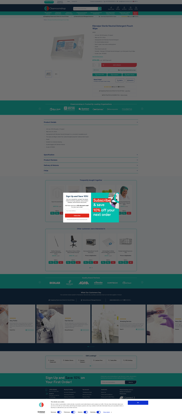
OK (138, 402)
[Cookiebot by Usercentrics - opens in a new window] (41, 412)
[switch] (73, 412)
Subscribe (77, 215)
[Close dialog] (117, 194)
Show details (106, 412)
